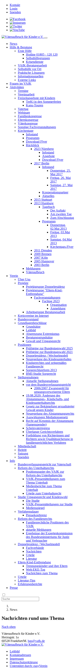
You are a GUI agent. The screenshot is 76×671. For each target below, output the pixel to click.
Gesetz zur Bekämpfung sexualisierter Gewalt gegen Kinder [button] (50, 408)
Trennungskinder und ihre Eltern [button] (46, 566)
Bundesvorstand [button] (28, 319)
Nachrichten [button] (34, 551)
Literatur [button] (31, 558)
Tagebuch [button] (48, 207)
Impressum (17, 658)
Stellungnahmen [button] (28, 377)
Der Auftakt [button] (57, 210)
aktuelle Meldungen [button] (38, 529)
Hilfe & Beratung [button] (21, 47)
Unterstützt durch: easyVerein (28, 666)
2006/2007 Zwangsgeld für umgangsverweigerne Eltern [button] (52, 390)
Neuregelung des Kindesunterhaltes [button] (48, 359)
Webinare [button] (24, 112)
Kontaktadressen (20, 655)
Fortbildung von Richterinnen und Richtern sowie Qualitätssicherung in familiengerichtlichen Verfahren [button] (49, 439)
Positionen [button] (24, 344)
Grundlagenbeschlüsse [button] (32, 323)
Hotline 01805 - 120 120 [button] (42, 54)
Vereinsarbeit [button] (26, 94)
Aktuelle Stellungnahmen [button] (42, 381)
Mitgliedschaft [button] (27, 446)
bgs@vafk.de (36, 641)
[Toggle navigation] (45, 37)
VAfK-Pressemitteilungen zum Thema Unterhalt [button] (45, 480)
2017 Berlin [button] (41, 163)
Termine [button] (23, 90)
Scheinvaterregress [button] (38, 428)
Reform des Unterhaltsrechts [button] (36, 468)
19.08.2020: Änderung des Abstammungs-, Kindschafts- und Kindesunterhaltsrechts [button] (47, 399)
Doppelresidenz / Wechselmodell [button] (47, 355)
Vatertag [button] (23, 109)
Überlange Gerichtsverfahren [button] (44, 431)
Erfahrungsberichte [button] (30, 584)
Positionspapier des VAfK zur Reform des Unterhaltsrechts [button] (45, 473)
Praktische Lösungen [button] (31, 72)
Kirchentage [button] (25, 130)
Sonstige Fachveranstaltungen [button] (37, 127)
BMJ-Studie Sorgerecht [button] (41, 373)
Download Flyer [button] (36, 141)
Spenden (15, 12)
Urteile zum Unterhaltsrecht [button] (43, 493)
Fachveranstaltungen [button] (47, 297)
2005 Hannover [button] (44, 261)
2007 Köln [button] (41, 257)
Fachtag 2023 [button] (51, 301)
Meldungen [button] (33, 268)
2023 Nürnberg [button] (44, 149)
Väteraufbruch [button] (35, 272)
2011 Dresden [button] (43, 250)
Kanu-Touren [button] (34, 105)
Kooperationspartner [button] (55, 192)
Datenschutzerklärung (24, 662)
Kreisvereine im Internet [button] (33, 315)
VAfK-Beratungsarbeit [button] (32, 65)
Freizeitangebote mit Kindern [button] (36, 98)
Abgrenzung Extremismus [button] (42, 334)
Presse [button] (14, 587)
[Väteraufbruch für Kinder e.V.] (23, 36)
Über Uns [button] (24, 279)
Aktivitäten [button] (17, 87)
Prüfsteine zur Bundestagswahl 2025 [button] (49, 348)
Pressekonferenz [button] (36, 515)
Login (13, 8)
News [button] (13, 43)
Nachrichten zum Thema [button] (42, 573)
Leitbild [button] (31, 330)
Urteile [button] (30, 555)
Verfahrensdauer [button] (28, 511)
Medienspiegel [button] (35, 508)
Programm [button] (32, 138)
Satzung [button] (23, 453)
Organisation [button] (58, 304)
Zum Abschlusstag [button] (62, 217)
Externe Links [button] (27, 80)
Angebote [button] (48, 156)
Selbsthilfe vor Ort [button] (29, 69)
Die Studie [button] (33, 500)
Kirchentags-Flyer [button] (61, 246)
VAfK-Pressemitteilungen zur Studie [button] (49, 504)
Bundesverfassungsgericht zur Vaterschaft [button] (44, 464)
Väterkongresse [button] (28, 123)
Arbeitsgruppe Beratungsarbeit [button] (45, 312)
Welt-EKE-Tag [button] (35, 569)
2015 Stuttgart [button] (43, 199)
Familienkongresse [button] (30, 116)
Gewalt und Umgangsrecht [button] (43, 341)
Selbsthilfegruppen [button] (38, 58)
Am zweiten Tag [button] (61, 214)
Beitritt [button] (22, 450)
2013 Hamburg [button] (44, 203)
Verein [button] (14, 275)
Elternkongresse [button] (28, 120)
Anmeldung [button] (57, 308)
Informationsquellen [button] (30, 76)
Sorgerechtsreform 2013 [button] (41, 370)
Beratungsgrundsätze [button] (39, 337)
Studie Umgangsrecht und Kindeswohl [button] (42, 497)
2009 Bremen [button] (42, 254)
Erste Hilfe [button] (25, 51)
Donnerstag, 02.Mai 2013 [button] (58, 226)
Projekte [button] (23, 283)
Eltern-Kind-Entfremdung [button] (34, 562)
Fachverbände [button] (35, 547)
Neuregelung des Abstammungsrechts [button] (50, 413)
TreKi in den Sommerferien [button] (43, 101)
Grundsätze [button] (33, 326)
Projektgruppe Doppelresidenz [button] (45, 286)
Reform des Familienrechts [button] (35, 518)
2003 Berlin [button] (41, 265)
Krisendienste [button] (34, 61)
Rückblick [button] (32, 145)
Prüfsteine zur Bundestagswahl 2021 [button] (49, 352)
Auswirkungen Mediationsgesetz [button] (47, 417)
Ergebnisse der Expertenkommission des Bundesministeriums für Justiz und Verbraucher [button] (49, 537)
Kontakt (15, 5)
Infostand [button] (32, 134)
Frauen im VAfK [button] (20, 83)
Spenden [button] (23, 457)
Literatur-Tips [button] (26, 580)
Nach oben (9, 626)
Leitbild (15, 651)
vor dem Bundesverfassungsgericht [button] (48, 384)
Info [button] (12, 460)
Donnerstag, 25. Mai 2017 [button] (60, 172)
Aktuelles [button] (48, 196)
